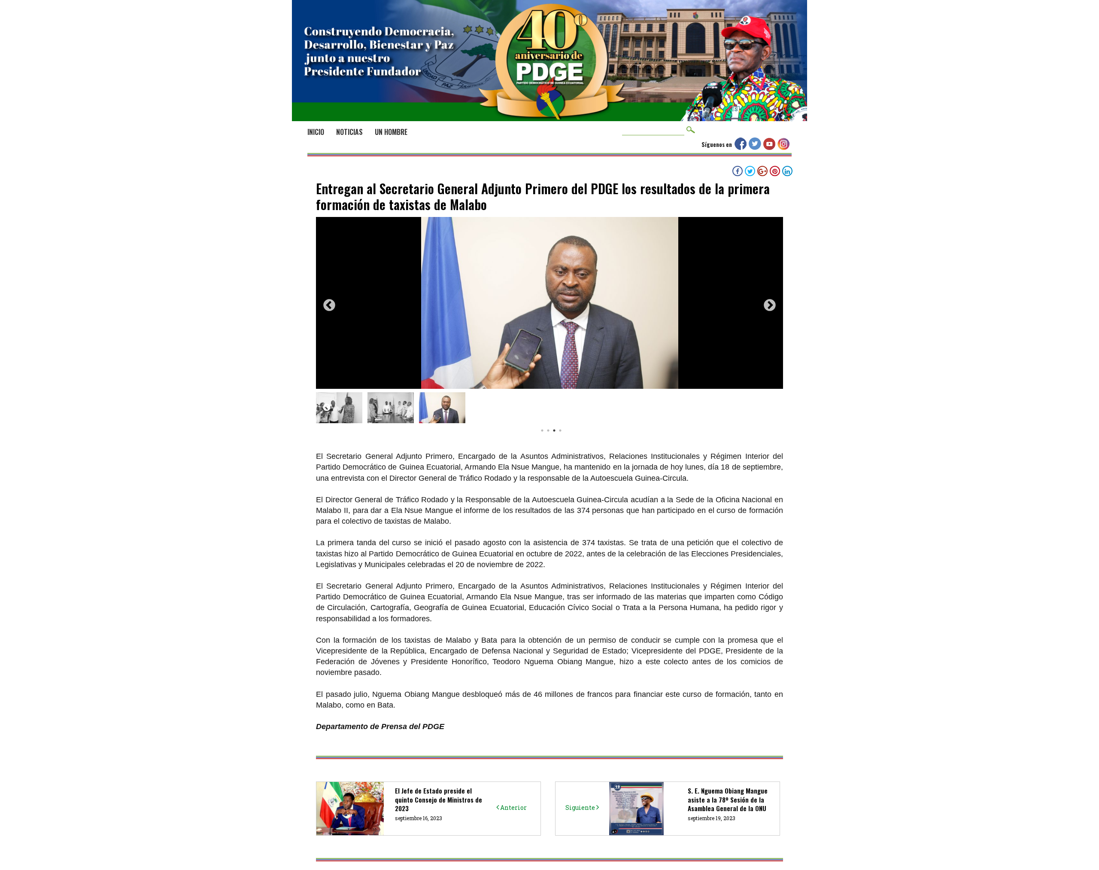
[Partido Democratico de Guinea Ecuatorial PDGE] (549, 111)
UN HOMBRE (391, 132)
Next (770, 305)
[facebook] (742, 147)
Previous (329, 305)
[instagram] (784, 147)
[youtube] (770, 147)
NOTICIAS (349, 132)
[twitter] (756, 147)
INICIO (315, 132)
